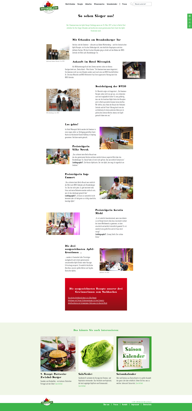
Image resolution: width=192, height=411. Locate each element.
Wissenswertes (99, 4)
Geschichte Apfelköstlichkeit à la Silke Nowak (82, 298)
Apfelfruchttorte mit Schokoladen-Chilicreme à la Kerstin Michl (87, 303)
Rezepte (80, 4)
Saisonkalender (112, 4)
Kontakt (124, 404)
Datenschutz (147, 404)
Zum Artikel (58, 384)
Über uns (106, 404)
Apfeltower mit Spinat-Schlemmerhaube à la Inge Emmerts (86, 300)
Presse (124, 4)
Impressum (135, 404)
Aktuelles (88, 4)
